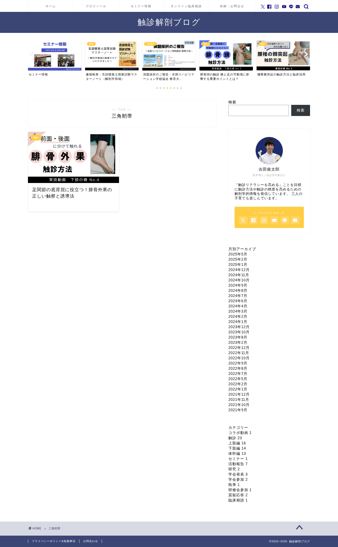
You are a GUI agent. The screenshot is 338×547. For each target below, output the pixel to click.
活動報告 (238, 464)
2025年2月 (237, 259)
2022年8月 (237, 368)
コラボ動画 (240, 433)
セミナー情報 (141, 6)
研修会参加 (240, 490)
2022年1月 (237, 389)
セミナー (238, 458)
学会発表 (238, 474)
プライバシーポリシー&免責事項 (53, 541)
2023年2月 (237, 342)
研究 (234, 469)
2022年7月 (237, 373)
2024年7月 (237, 296)
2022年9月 (237, 363)
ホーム (51, 6)
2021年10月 (239, 405)
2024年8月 (237, 290)
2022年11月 (238, 353)
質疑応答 (238, 495)
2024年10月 (239, 280)
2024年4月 (237, 306)
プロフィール (96, 6)
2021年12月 (239, 394)
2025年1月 (237, 264)
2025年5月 (237, 254)
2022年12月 (239, 347)
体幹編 (237, 453)
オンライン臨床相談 (186, 6)
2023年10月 (239, 332)
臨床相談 (238, 500)
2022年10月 (239, 358)
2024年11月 (238, 275)
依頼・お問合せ (232, 6)
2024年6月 (237, 301)
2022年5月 (237, 379)
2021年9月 (237, 410)
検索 (232, 102)
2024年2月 (237, 316)
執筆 (234, 484)
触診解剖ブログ (169, 22)
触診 (235, 438)
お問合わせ (90, 541)
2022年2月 (237, 384)
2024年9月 (237, 285)
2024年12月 (239, 270)
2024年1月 (237, 321)
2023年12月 (239, 327)
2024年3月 (237, 311)
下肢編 (237, 448)
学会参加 (238, 479)
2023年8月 (237, 337)
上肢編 (237, 443)
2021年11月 (238, 399)
